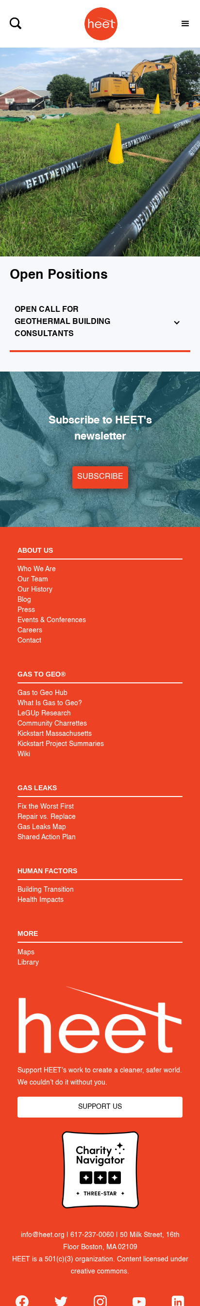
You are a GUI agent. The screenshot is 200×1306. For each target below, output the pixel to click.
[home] (96, 24)
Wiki (23, 754)
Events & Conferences (51, 620)
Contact (29, 640)
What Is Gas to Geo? (49, 703)
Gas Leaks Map (41, 827)
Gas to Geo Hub (42, 693)
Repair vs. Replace (46, 817)
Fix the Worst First (45, 806)
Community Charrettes (52, 723)
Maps (25, 952)
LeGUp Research (44, 713)
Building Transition (45, 889)
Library (28, 962)
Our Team (32, 579)
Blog (24, 599)
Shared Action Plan (46, 837)
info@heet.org (43, 1235)
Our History (34, 589)
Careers (29, 630)
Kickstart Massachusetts (54, 733)
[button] (185, 23)
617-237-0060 (92, 1235)
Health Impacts (40, 900)
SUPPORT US (100, 1106)
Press (26, 610)
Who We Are (36, 569)
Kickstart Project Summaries (60, 744)
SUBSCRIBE (100, 477)
